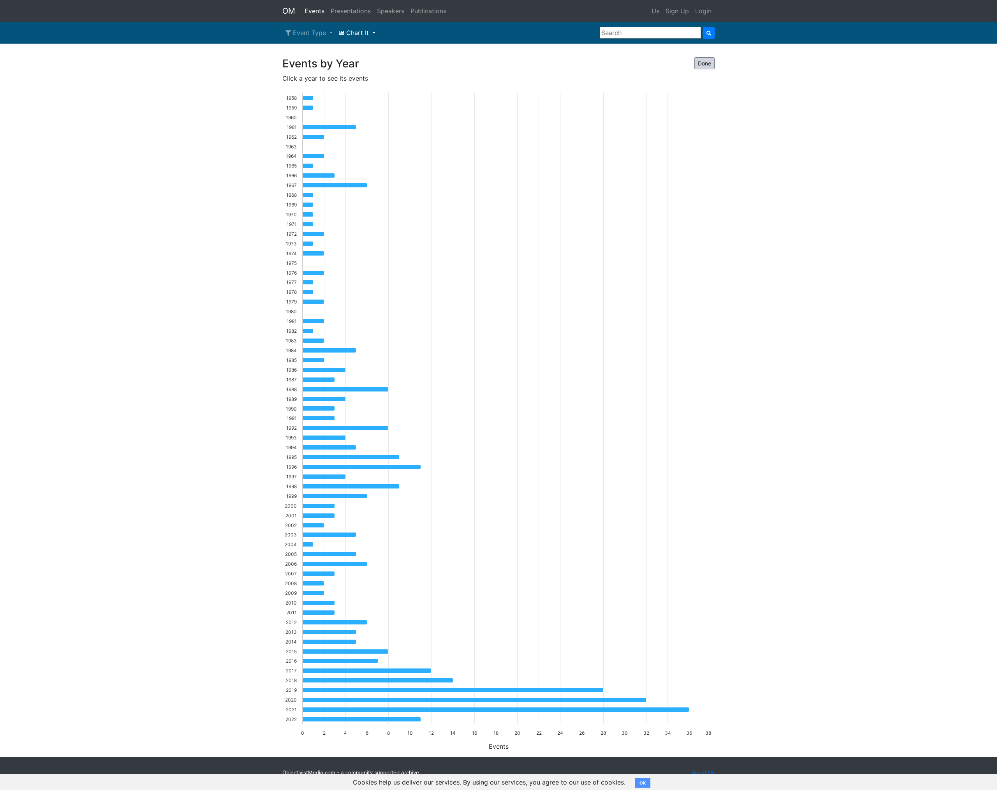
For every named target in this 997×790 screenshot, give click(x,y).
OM (288, 11)
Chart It (357, 33)
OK (642, 783)
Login (703, 11)
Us (655, 11)
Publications (428, 11)
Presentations (351, 11)
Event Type (309, 33)
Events (314, 11)
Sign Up (677, 11)
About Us (703, 772)
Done (704, 63)
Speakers (390, 11)
